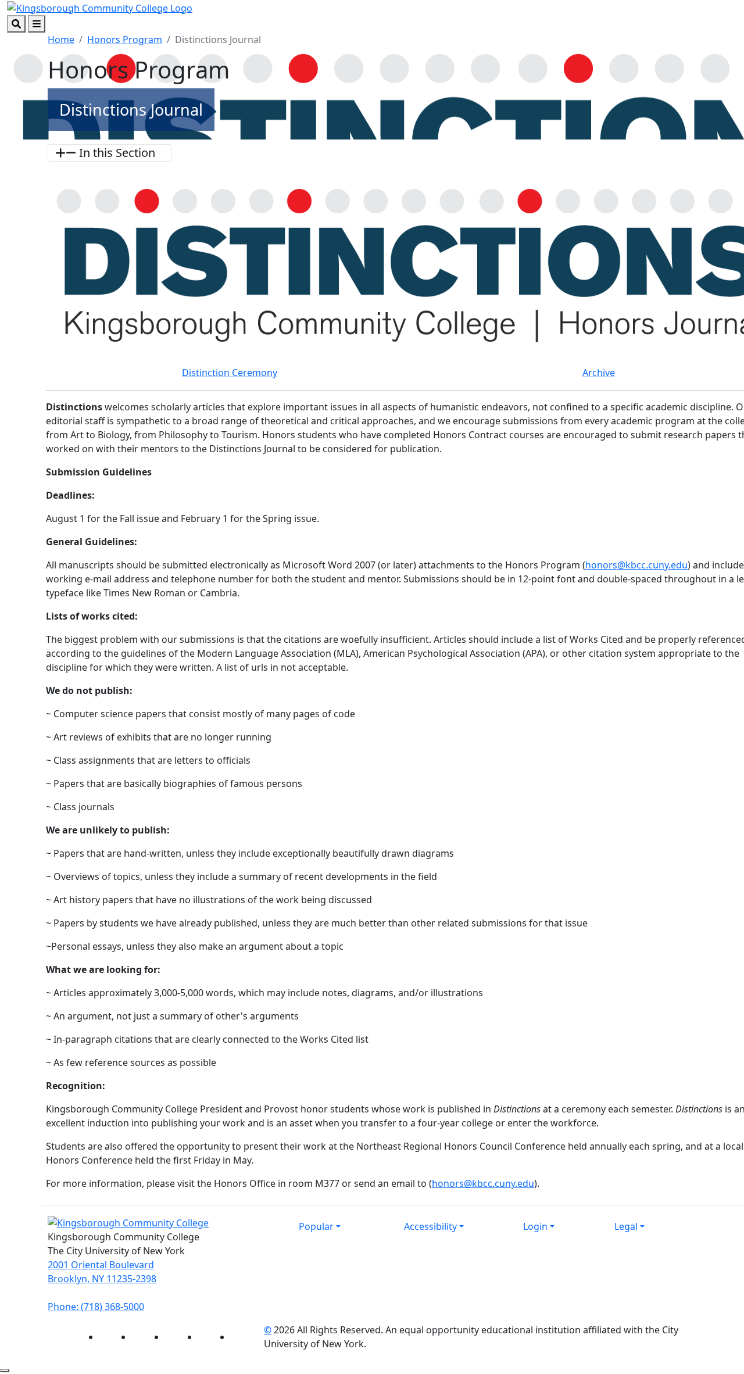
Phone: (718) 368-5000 (96, 1306)
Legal (626, 1226)
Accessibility (430, 1226)
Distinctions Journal (131, 109)
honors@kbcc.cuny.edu (636, 565)
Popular (316, 1226)
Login (535, 1226)
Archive (598, 372)
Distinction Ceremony (229, 372)
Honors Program (124, 39)
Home (61, 39)
